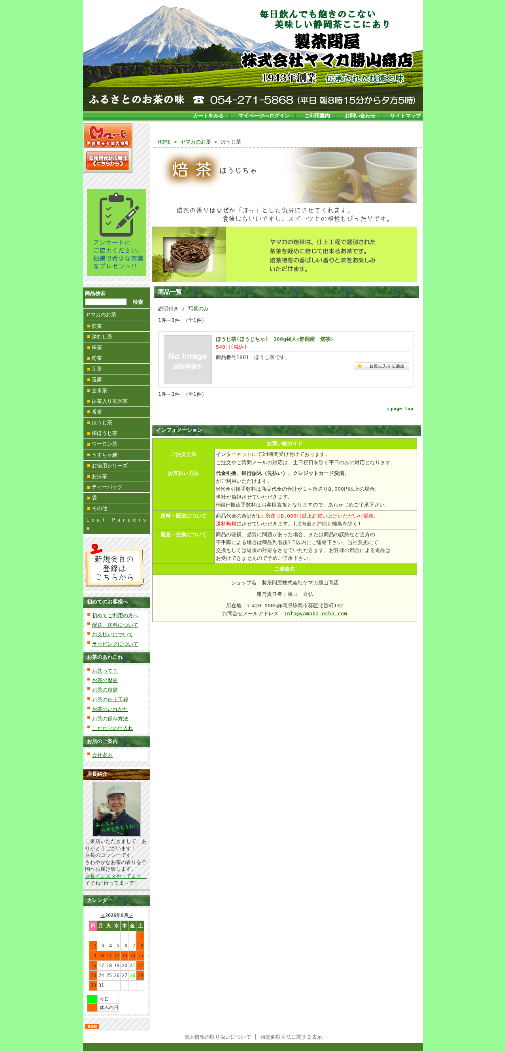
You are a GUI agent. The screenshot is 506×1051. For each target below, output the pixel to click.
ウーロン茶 (104, 444)
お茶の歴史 (105, 680)
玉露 (97, 379)
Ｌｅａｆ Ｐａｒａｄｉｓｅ (116, 524)
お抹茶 (99, 476)
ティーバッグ (107, 487)
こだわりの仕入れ (112, 728)
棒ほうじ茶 (104, 433)
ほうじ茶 (102, 422)
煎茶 (97, 326)
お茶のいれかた (110, 709)
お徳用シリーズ (110, 466)
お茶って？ (105, 671)
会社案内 (102, 755)
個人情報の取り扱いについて (217, 1037)
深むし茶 (102, 337)
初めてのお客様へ (107, 602)
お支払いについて (112, 634)
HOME (164, 142)
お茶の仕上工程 (110, 700)
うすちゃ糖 (104, 455)
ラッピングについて (115, 644)
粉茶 (97, 358)
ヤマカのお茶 (100, 315)
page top (402, 408)
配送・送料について (115, 625)
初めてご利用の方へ (115, 615)
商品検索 (95, 293)
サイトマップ (405, 116)
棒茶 (97, 347)
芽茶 (97, 369)
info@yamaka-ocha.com (315, 613)
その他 (99, 508)
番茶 (97, 412)
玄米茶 (99, 390)
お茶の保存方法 (110, 719)
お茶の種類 (105, 690)
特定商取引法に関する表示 (291, 1037)
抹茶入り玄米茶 (110, 401)
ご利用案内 (317, 116)
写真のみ (198, 309)
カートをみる (208, 116)
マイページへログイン (264, 116)
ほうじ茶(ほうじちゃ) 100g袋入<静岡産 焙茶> (275, 339)
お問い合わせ (360, 116)
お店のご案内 (102, 741)
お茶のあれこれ (105, 657)
